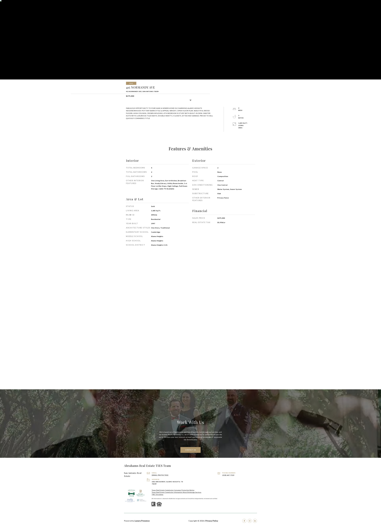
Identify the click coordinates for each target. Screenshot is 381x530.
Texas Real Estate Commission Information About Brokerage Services (176, 492)
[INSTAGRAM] (250, 521)
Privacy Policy (211, 521)
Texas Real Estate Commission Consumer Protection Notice (173, 490)
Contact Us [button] (190, 450)
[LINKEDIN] (255, 521)
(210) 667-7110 (228, 475)
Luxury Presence (142, 521)
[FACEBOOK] (244, 521)
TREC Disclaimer (157, 494)
